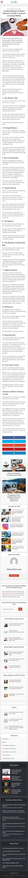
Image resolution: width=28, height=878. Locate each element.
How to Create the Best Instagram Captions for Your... (17, 513)
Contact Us (17, 875)
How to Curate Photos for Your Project (18, 548)
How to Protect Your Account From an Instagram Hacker (16, 520)
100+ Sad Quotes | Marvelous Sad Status (16, 785)
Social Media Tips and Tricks (14, 9)
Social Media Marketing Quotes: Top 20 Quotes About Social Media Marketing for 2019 (16, 728)
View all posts (14, 575)
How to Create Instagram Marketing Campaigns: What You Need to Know (16, 639)
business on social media (11, 593)
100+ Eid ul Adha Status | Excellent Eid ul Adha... (16, 791)
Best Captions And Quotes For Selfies (10, 817)
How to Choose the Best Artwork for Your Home (17, 771)
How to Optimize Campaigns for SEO (10, 862)
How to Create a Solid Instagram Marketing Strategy (17, 542)
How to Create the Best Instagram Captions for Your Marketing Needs (16, 653)
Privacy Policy (6, 875)
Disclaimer (12, 875)
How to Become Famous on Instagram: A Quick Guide (17, 526)
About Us (23, 875)
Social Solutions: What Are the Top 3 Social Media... (18, 534)
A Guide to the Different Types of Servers (11, 851)
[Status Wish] (14, 1)
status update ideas (10, 595)
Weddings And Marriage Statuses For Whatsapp (13, 810)
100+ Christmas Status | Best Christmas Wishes (17, 778)
